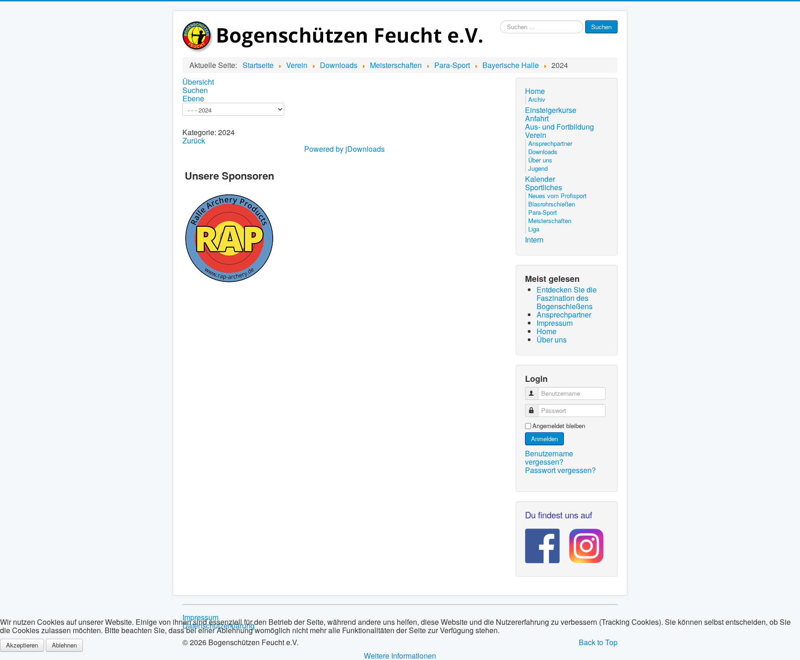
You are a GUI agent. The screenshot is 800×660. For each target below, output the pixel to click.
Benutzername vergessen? (549, 457)
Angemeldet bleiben (558, 426)
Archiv (536, 99)
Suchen (601, 26)
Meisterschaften (549, 220)
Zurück (193, 140)
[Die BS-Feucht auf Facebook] (542, 542)
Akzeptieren (22, 645)
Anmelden (544, 438)
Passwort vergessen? (560, 470)
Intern (534, 240)
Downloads (542, 151)
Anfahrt (537, 118)
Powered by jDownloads (344, 148)
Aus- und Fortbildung (559, 127)
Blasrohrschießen (551, 203)
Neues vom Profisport (557, 195)
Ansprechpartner (550, 143)
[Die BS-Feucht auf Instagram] (582, 542)
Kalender (540, 179)
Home (535, 91)
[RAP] (229, 236)
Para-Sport (542, 212)
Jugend (538, 168)
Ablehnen (64, 645)
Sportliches (543, 187)
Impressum (200, 617)
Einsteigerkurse (550, 110)
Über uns (540, 160)
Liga (533, 228)
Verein (535, 135)
